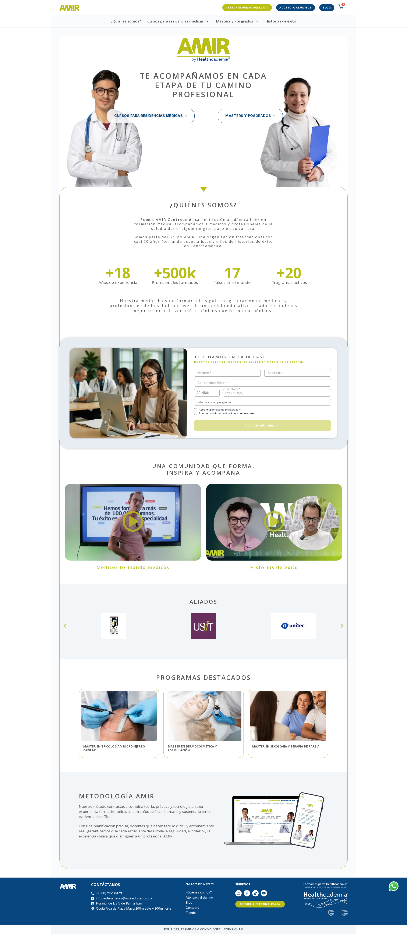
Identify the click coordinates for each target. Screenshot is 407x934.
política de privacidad (224, 409)
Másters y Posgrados (234, 21)
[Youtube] (264, 893)
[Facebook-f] (247, 893)
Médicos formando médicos (132, 567)
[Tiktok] (255, 893)
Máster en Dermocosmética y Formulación (192, 748)
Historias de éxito (280, 21)
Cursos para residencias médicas (175, 21)
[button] (133, 522)
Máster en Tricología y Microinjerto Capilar (114, 748)
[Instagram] (238, 893)
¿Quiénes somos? (126, 21)
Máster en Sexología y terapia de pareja (285, 746)
